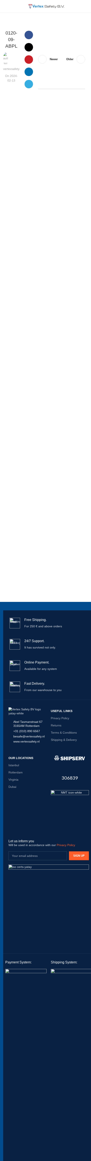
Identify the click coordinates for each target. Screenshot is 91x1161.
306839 (70, 778)
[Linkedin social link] (29, 72)
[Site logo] (46, 6)
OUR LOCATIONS (20, 758)
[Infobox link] (49, 623)
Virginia (13, 779)
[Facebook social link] (29, 35)
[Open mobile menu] (5, 6)
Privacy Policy (60, 718)
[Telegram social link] (29, 84)
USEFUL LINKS (61, 711)
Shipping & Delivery (64, 739)
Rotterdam (15, 772)
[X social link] (29, 47)
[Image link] (70, 808)
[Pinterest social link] (29, 59)
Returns (56, 725)
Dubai (12, 786)
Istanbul (13, 765)
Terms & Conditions (64, 732)
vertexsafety (11, 69)
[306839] (70, 758)
